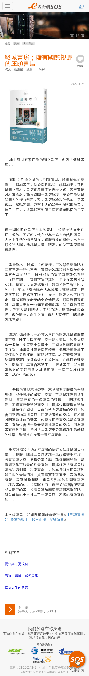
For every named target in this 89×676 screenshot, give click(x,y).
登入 (81, 7)
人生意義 (28, 43)
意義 (16, 43)
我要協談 (77, 670)
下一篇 (37, 609)
